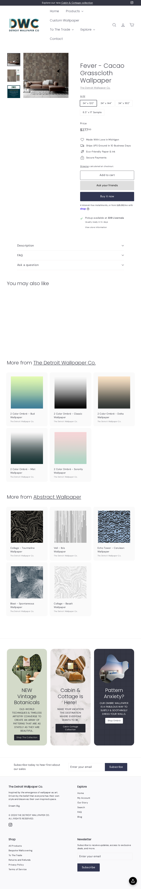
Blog (79, 816)
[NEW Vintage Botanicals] (27, 669)
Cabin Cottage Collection (70, 728)
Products (73, 11)
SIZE (82, 96)
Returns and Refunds (20, 859)
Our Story (82, 802)
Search (81, 807)
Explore (86, 29)
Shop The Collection (27, 737)
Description (25, 245)
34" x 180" (124, 103)
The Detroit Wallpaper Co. (95, 87)
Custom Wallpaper (64, 20)
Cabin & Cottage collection (77, 2)
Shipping (84, 166)
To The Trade (60, 29)
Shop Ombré (114, 720)
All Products (15, 845)
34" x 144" (106, 103)
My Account (83, 797)
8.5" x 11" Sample (92, 112)
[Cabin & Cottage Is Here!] (70, 669)
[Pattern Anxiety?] (114, 669)
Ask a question (28, 265)
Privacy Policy (16, 864)
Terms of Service (18, 869)
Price (83, 123)
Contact (56, 39)
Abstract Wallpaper (57, 496)
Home (54, 11)
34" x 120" (88, 103)
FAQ (20, 255)
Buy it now (107, 196)
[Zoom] (45, 75)
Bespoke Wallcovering (20, 850)
